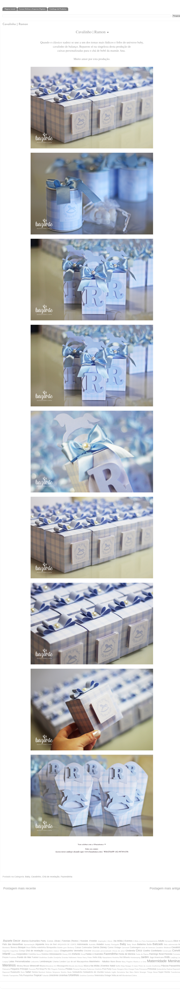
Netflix (118, 966)
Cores (13, 954)
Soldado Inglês (110, 972)
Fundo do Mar (24, 957)
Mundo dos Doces (76, 966)
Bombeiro (6, 947)
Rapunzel (6, 972)
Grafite (50, 957)
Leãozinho (35, 962)
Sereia (35, 972)
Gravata (65, 957)
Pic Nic (47, 969)
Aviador (100, 944)
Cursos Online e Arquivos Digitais (32, 9)
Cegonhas (14, 951)
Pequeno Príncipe (19, 969)
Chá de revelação (51, 876)
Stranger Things (146, 972)
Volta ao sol (117, 975)
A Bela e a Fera (139, 941)
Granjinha (57, 957)
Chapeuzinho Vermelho (71, 950)
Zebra (134, 975)
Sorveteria (121, 972)
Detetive (45, 954)
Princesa (152, 969)
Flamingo (153, 954)
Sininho (63, 972)
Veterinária (99, 975)
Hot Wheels (125, 957)
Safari (28, 972)
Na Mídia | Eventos (99, 966)
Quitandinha (161, 969)
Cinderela (130, 950)
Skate (69, 972)
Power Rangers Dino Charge (123, 969)
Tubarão (45, 975)
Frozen (5, 957)
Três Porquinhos (26, 975)
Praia (137, 969)
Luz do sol (71, 961)
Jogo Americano (157, 957)
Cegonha (6, 951)
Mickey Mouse (23, 966)
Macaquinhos (83, 961)
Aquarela (39, 944)
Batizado (158, 944)
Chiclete (87, 951)
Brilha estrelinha (38, 947)
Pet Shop (40, 969)
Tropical (38, 975)
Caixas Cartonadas (83, 947)
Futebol (35, 957)
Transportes (13, 975)
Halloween (73, 957)
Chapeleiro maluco (51, 951)
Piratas (69, 969)
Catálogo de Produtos (57, 9)
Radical (169, 969)
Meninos (9, 965)
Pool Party (106, 969)
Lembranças (46, 961)
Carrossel (125, 947)
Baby (27, 876)
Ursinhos (73, 975)
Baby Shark (131, 944)
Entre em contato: (91, 849)
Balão (149, 944)
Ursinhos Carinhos (87, 975)
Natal (112, 966)
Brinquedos (52, 947)
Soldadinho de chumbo (93, 972)
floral (161, 954)
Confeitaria (156, 950)
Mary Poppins (127, 962)
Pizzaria (76, 969)
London (62, 961)
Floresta (168, 954)
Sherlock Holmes (45, 972)
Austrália (92, 944)
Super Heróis (164, 972)
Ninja (123, 966)
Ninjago (128, 966)
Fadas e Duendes (94, 954)
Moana (43, 966)
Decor (38, 954)
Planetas (83, 969)
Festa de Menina (127, 954)
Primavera (143, 969)
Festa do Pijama (142, 954)
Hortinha (115, 957)
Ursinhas (63, 975)
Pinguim (54, 969)
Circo (139, 950)
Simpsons (56, 972)
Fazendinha (66, 876)
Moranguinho (63, 966)
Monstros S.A (51, 966)
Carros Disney (100, 947)
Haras (79, 957)
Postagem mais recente (19, 888)
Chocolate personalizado (101, 951)
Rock (23, 972)
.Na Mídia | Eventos (122, 941)
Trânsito (5, 975)
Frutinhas (13, 957)
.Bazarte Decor (11, 940)
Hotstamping (135, 957)
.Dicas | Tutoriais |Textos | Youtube (71, 941)
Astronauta (82, 944)
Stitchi (136, 972)
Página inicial (10, 9)
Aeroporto (169, 941)
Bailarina (141, 944)
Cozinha (32, 954)
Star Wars (129, 972)
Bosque (22, 947)
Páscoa (164, 966)
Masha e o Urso (139, 962)
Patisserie (6, 969)
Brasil (28, 947)
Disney (65, 954)
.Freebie (93, 941)
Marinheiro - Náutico (99, 961)
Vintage (107, 975)
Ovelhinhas (156, 966)
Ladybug (174, 957)
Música (87, 966)
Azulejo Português (112, 944)
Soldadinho (77, 972)
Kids (167, 957)
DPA (69, 954)
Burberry (70, 947)
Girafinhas (43, 957)
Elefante (76, 954)
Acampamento (151, 941)
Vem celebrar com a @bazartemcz (91, 844)
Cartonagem (135, 947)
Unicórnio (53, 975)
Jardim (145, 957)
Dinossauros (55, 954)
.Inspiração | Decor (104, 941)
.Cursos (50, 941)
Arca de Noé (51, 944)
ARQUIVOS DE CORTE (67, 944)
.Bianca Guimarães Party (33, 941)
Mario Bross (115, 961)
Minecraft (34, 966)
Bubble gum (62, 947)
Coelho (146, 950)
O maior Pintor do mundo (141, 966)
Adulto (161, 941)
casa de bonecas (148, 947)
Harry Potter (87, 957)
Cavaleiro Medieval (163, 947)
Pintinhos (61, 969)
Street (155, 972)
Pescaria (32, 969)
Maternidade (157, 961)
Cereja (22, 951)
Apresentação (29, 944)
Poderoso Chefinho (94, 969)
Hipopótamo (107, 957)
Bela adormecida (171, 944)
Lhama (56, 961)
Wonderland (127, 975)
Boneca (14, 947)
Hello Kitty (97, 957)
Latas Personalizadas (19, 961)
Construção (166, 951)
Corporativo (22, 954)
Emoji (83, 954)
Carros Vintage (114, 947)
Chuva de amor (118, 951)
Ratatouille (15, 972)
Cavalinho (36, 876)
